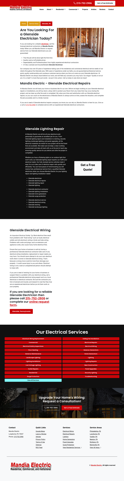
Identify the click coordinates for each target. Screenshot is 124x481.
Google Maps (40, 431)
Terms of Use (40, 442)
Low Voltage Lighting (33, 365)
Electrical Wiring (91, 346)
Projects (85, 9)
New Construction (90, 365)
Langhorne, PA (95, 434)
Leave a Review (41, 434)
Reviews (102, 9)
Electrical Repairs (91, 342)
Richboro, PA (94, 442)
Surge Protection (33, 376)
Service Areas (33, 24)
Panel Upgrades (91, 369)
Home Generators (90, 354)
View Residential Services (72, 447)
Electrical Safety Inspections (33, 346)
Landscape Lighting (33, 358)
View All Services (33, 380)
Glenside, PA (46, 24)
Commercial (73, 9)
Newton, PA (94, 439)
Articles (93, 9)
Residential (60, 9)
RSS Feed (39, 447)
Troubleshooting (91, 376)
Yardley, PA (93, 437)
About (49, 9)
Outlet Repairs (33, 369)
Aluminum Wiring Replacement (33, 339)
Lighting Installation (33, 361)
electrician (45, 44)
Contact (111, 9)
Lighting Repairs (91, 361)
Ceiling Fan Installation (91, 339)
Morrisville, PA (94, 445)
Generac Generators (91, 350)
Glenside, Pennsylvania (21, 311)
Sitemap (38, 445)
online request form (29, 303)
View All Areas (95, 447)
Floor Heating (33, 350)
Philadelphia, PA (95, 431)
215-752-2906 (30, 105)
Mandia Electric (96, 465)
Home (42, 9)
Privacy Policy (40, 439)
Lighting (91, 358)
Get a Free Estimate (105, 3)
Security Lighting (91, 373)
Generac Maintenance (33, 354)
